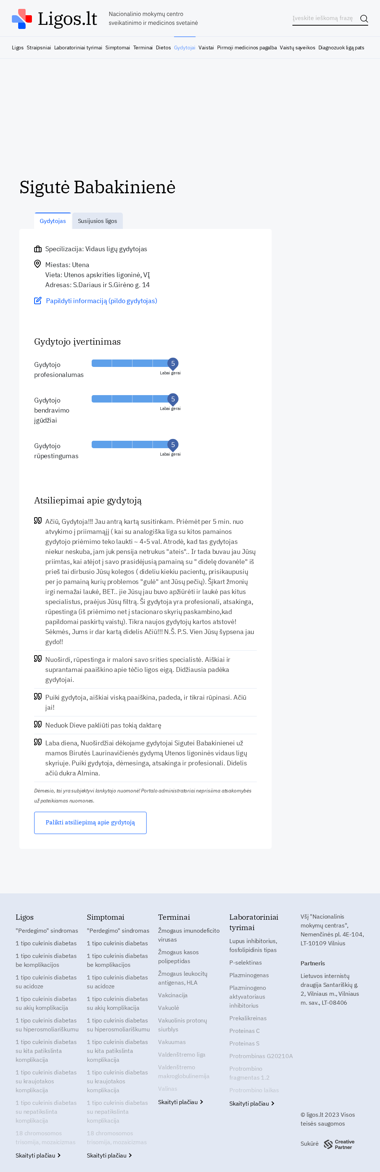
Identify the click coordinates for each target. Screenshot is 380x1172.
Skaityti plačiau (36, 1155)
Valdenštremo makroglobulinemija (184, 1071)
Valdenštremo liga (182, 1054)
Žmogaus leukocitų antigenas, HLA (182, 978)
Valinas (167, 1088)
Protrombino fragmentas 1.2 (249, 1073)
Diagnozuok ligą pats (341, 47)
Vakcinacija (173, 995)
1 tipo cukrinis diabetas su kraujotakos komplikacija (46, 1081)
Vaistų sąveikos (297, 47)
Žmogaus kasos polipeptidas (178, 956)
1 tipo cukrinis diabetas (46, 943)
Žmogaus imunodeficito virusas (189, 935)
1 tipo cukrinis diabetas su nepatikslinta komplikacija (46, 1111)
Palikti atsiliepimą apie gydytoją (90, 822)
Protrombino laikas (254, 1090)
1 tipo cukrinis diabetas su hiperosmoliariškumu (47, 1025)
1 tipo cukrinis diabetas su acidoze (46, 982)
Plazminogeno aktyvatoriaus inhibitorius (247, 996)
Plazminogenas (249, 975)
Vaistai (206, 47)
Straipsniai (39, 47)
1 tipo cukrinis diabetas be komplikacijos (46, 960)
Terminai (143, 47)
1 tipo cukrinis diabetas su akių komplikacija (46, 1003)
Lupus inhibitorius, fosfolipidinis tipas (253, 945)
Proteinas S (244, 1043)
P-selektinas (245, 962)
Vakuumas (172, 1041)
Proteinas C (244, 1030)
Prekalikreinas (248, 1018)
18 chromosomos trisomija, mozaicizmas (45, 1137)
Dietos (163, 47)
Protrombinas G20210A (261, 1056)
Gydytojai (185, 47)
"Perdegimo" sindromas (47, 930)
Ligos (18, 47)
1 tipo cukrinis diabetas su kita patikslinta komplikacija (46, 1050)
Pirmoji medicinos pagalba (247, 47)
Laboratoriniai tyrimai (78, 47)
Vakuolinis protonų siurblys (182, 1025)
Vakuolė (168, 1007)
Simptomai (117, 47)
